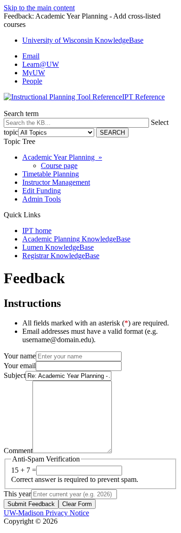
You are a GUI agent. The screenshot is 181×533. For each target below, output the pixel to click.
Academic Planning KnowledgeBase (76, 239)
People (32, 81)
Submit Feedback (31, 503)
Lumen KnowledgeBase (58, 247)
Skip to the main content (39, 8)
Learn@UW (40, 64)
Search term (21, 113)
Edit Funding (41, 191)
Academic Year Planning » (62, 157)
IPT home (37, 230)
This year (17, 494)
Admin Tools (41, 199)
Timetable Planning (50, 174)
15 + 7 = (23, 470)
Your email (20, 366)
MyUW (33, 73)
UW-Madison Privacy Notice (46, 513)
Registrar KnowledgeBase (60, 256)
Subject (15, 375)
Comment (18, 451)
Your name (20, 356)
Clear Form (77, 503)
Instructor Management (56, 182)
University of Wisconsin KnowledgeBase (82, 40)
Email (30, 56)
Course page (59, 165)
